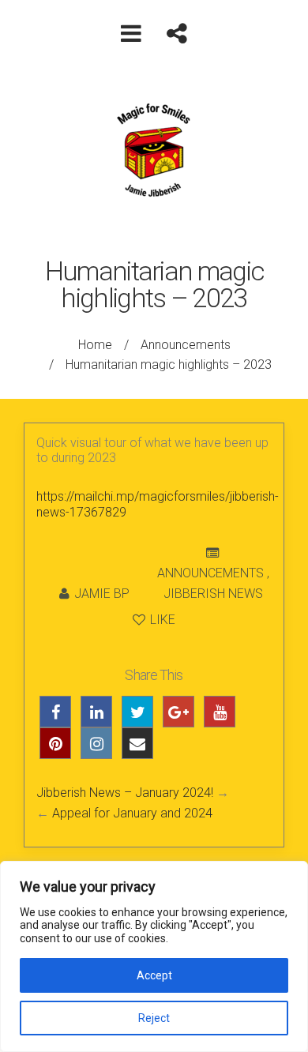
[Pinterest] (55, 743)
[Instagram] (96, 743)
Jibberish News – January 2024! (124, 792)
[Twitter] (137, 711)
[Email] (137, 743)
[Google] (178, 711)
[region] (154, 956)
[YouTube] (219, 711)
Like (161, 619)
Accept (154, 975)
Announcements (186, 344)
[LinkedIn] (96, 711)
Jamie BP (102, 593)
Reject (154, 1018)
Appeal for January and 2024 (132, 813)
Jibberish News (213, 593)
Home (95, 344)
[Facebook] (55, 711)
